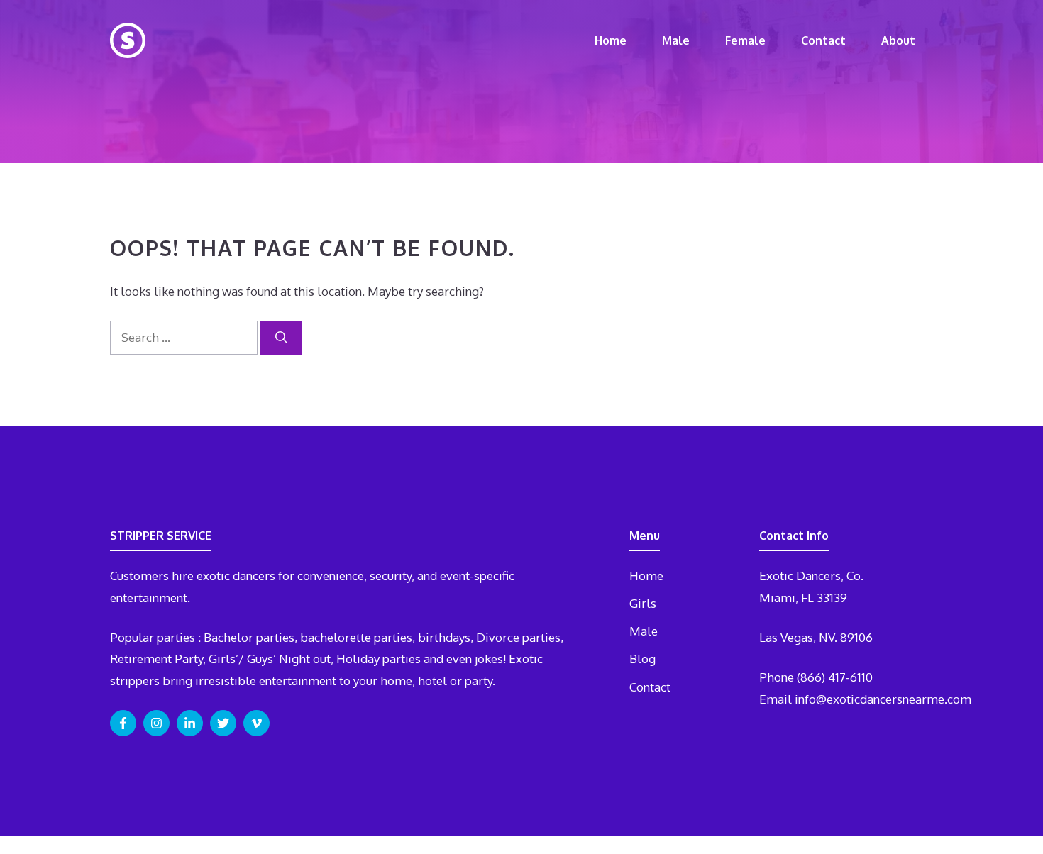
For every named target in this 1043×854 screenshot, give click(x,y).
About (898, 40)
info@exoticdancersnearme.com (883, 699)
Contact (823, 40)
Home (611, 40)
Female (745, 40)
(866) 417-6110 (835, 677)
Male (676, 40)
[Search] (281, 338)
